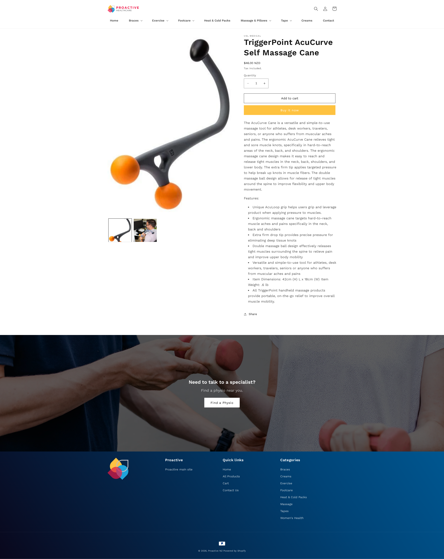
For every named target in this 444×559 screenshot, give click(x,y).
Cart (226, 483)
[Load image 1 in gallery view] (120, 230)
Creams (285, 476)
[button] (135, 20)
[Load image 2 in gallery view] (145, 230)
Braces (285, 469)
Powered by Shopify (234, 550)
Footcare (286, 490)
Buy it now (289, 110)
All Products (231, 476)
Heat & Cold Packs (293, 497)
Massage (286, 504)
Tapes (284, 511)
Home (227, 469)
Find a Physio (222, 403)
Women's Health (292, 518)
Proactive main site (179, 469)
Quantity (250, 75)
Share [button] (253, 314)
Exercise (286, 483)
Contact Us (231, 490)
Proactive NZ (215, 550)
